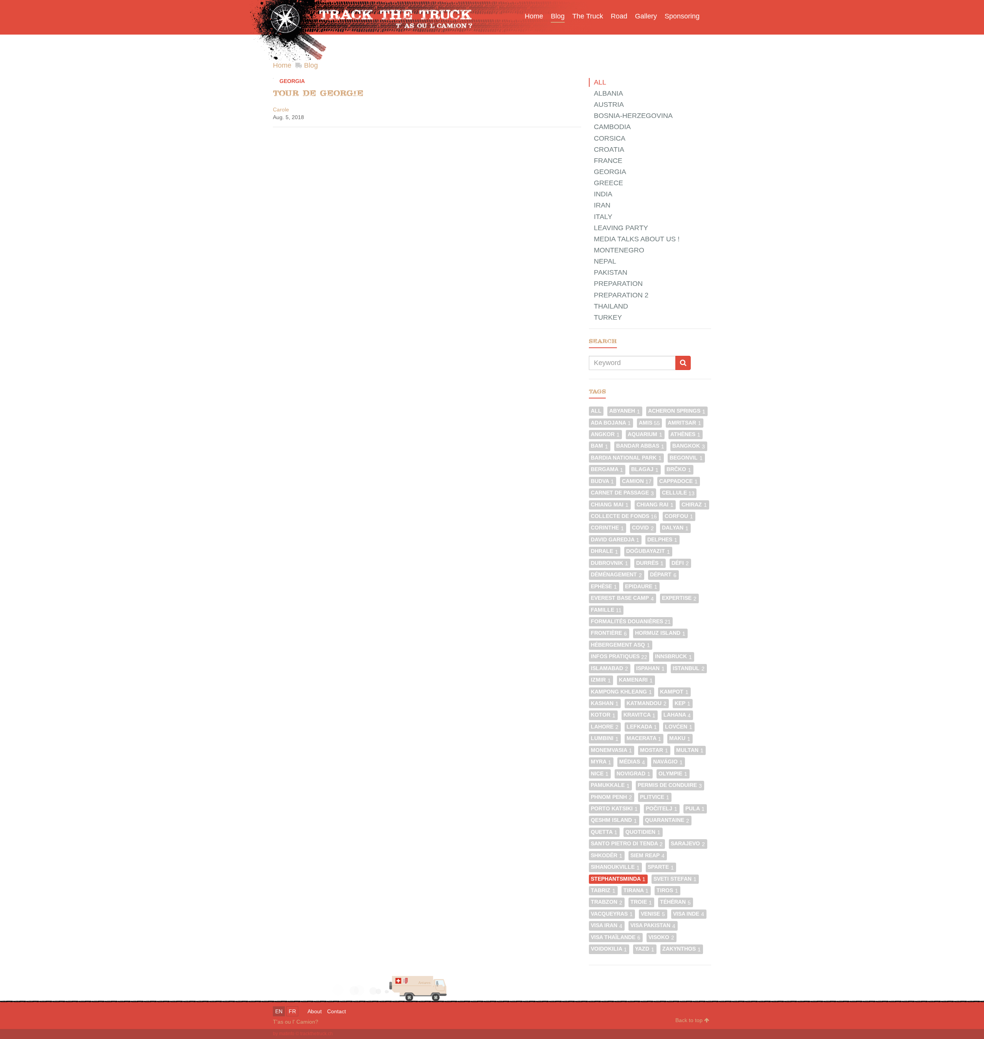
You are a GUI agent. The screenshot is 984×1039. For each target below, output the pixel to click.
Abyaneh (624, 411)
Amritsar (684, 423)
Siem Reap (647, 855)
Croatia (609, 149)
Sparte (661, 867)
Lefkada (642, 727)
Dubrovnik (609, 563)
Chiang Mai (609, 505)
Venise (653, 914)
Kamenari (636, 680)
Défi (680, 563)
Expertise (679, 598)
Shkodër (606, 855)
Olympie (672, 774)
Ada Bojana (611, 423)
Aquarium (645, 434)
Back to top (689, 1020)
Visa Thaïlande (615, 937)
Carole (281, 109)
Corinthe (607, 528)
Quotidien (642, 832)
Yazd (644, 949)
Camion (637, 481)
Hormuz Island (660, 633)
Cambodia (612, 127)
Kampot (674, 692)
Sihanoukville (615, 867)
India (603, 194)
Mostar (654, 750)
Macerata (644, 738)
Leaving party (621, 228)
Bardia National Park (626, 458)
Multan (689, 750)
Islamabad (609, 668)
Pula (695, 809)
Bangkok (688, 446)
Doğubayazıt (648, 551)
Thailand (611, 306)
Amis (649, 423)
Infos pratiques (619, 656)
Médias (632, 762)
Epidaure (641, 586)
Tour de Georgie (318, 93)
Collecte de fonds (624, 516)
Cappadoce (678, 481)
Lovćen (678, 727)
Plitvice (654, 797)
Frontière (609, 633)
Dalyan (675, 528)
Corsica (609, 138)
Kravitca (639, 715)
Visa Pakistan (652, 925)
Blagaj (644, 469)
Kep (682, 703)
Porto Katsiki (614, 809)
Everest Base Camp (622, 598)
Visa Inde (688, 914)
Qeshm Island (614, 820)
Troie (641, 902)
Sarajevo (688, 843)
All (600, 82)
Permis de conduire (670, 785)
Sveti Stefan (674, 879)
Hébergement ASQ (620, 645)
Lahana (677, 715)
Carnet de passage (622, 493)
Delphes (662, 540)
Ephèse (604, 586)
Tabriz (603, 890)
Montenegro (619, 250)
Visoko (661, 937)
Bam (599, 446)
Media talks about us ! (637, 239)
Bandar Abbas (640, 446)
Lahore (604, 727)
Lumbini (604, 738)
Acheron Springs (676, 411)
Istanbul (689, 668)
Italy (603, 217)
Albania (608, 93)
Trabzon (606, 902)
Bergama (607, 469)
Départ (663, 575)
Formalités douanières (631, 621)
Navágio (668, 762)
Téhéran (675, 902)
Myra (601, 762)
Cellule (678, 493)
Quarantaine (667, 820)
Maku (679, 738)
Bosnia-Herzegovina (633, 116)
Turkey (608, 317)
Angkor (605, 434)
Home (282, 65)
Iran (602, 205)
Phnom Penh (611, 797)
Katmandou (647, 703)
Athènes (685, 434)
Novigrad (633, 774)
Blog (311, 65)
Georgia (292, 81)
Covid (643, 528)
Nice (599, 774)
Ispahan (650, 668)
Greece (608, 183)
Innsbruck (673, 656)
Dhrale (604, 551)
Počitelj (661, 809)
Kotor (603, 715)
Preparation (618, 283)
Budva (602, 481)
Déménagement (616, 575)
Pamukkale (610, 785)
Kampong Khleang (621, 692)
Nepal (605, 261)
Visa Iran (606, 925)
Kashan (604, 703)
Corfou (679, 516)
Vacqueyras (612, 914)
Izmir (601, 680)
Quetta (604, 832)
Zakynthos (681, 949)
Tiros (667, 890)
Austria (609, 104)
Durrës (649, 563)
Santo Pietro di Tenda (627, 843)
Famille (606, 610)
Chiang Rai (655, 505)
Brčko (679, 469)
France (608, 160)
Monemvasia (611, 750)
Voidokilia (609, 949)
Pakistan (610, 272)
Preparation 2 (621, 295)
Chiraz (694, 505)
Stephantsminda (618, 879)
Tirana (635, 890)
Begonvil (686, 458)
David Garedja (615, 540)
